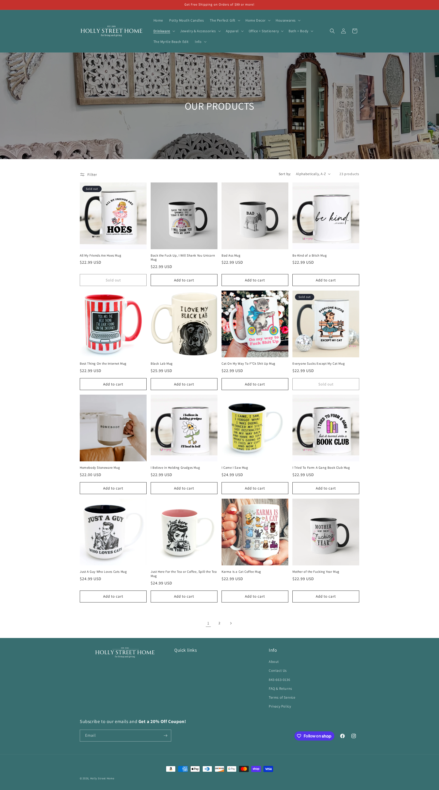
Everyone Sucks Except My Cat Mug (318, 364)
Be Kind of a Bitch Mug (309, 256)
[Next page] (230, 623)
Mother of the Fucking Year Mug (315, 572)
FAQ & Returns (280, 688)
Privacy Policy (280, 706)
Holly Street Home (102, 778)
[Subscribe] (165, 736)
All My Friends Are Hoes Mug (100, 256)
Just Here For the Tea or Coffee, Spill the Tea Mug (184, 574)
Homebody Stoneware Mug (100, 468)
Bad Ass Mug (231, 256)
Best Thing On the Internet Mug (103, 364)
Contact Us (278, 670)
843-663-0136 (279, 679)
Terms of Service (282, 697)
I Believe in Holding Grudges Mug (175, 468)
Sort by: (285, 174)
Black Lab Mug (162, 364)
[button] (224, 20)
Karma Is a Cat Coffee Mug (241, 572)
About (274, 661)
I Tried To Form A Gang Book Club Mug (321, 468)
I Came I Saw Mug (235, 468)
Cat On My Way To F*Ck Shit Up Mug (248, 364)
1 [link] (208, 623)
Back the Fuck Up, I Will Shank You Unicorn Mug (183, 258)
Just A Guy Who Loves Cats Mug (103, 572)
